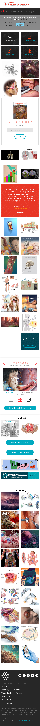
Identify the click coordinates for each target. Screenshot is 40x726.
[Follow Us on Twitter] (19, 676)
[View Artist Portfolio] (26, 164)
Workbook (5, 696)
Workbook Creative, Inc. (26, 720)
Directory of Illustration (10, 690)
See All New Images (20, 442)
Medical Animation (29, 40)
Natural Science (29, 54)
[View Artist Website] (33, 164)
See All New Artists (20, 452)
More (29, 346)
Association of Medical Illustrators (11, 722)
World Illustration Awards (11, 693)
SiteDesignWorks (8, 703)
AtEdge (4, 686)
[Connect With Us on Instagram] (32, 676)
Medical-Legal (10, 54)
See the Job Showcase (20, 408)
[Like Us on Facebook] (24, 676)
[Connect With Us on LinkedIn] (28, 676)
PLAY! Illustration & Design (12, 700)
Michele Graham (10, 392)
